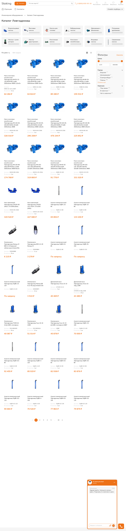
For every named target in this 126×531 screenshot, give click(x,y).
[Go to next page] (62, 420)
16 (58, 420)
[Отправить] (113, 525)
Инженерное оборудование (12, 15)
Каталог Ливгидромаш (35, 15)
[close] (114, 482)
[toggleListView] (87, 53)
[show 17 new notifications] (20, 59)
